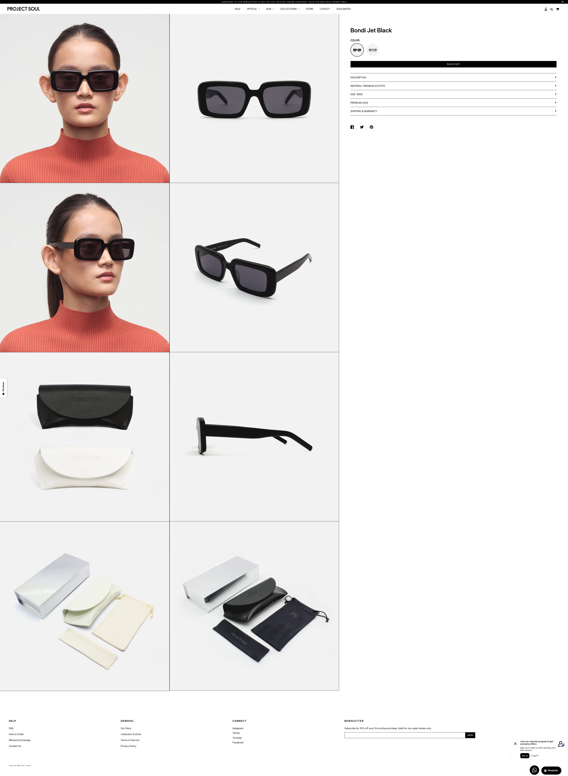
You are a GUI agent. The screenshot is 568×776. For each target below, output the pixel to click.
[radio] (357, 50)
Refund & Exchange (19, 740)
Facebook (238, 742)
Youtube (237, 737)
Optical (252, 8)
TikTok (236, 733)
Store (309, 8)
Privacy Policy (128, 746)
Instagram (238, 728)
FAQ (11, 728)
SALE (238, 8)
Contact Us (15, 746)
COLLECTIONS (288, 8)
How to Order (16, 734)
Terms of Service (130, 740)
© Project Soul (22, 765)
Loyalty (325, 8)
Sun (269, 8)
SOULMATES (344, 8)
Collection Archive (131, 734)
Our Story (126, 728)
